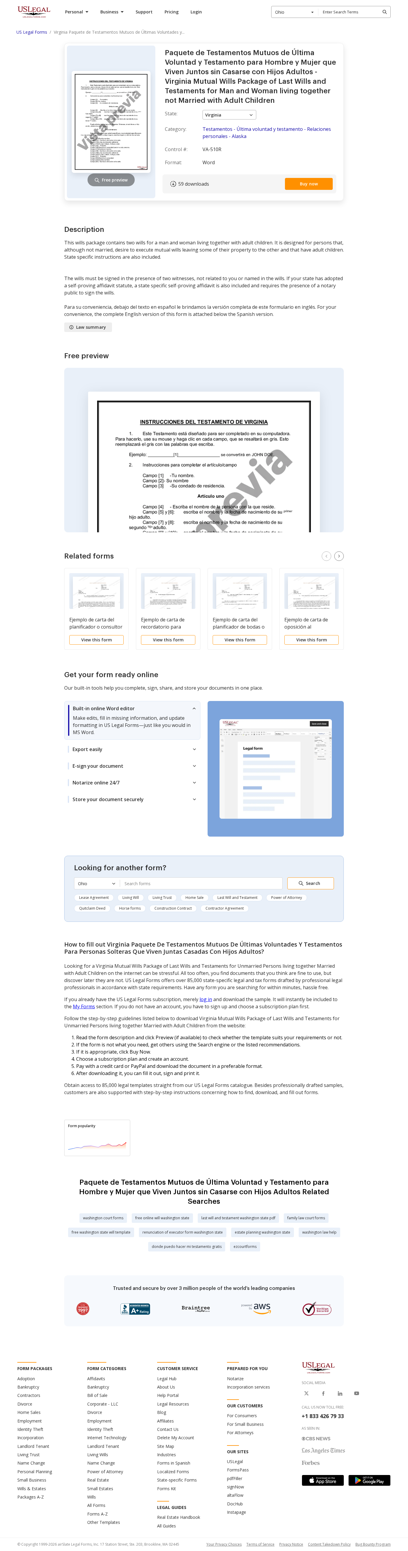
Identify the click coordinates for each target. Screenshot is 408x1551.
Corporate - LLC (102, 1404)
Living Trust (162, 897)
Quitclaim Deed (92, 908)
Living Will (130, 897)
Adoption (26, 1378)
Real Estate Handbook (178, 1517)
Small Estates (100, 1488)
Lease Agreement (94, 897)
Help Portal (168, 1395)
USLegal (235, 1461)
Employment (29, 1421)
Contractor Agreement (224, 908)
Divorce (24, 1404)
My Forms (84, 1006)
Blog (161, 1412)
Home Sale (194, 897)
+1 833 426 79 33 (323, 1416)
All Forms (96, 1505)
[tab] (132, 720)
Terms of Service (260, 1544)
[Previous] (326, 556)
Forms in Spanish (173, 1463)
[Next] (339, 556)
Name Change (31, 1463)
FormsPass (238, 1470)
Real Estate (98, 1480)
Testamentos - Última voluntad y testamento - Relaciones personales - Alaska (267, 132)
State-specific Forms (177, 1480)
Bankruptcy (28, 1387)
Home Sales (29, 1412)
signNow (235, 1487)
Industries (166, 1454)
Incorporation (30, 1437)
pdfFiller (234, 1478)
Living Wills (97, 1454)
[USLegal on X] (306, 1393)
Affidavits (96, 1378)
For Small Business (245, 1424)
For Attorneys (240, 1432)
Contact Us (168, 1429)
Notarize (235, 1378)
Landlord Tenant (33, 1446)
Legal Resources (173, 1404)
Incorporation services (248, 1387)
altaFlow (235, 1495)
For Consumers (242, 1415)
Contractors (28, 1395)
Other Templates (103, 1522)
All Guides (166, 1526)
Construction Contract (173, 908)
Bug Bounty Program (373, 1544)
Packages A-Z (30, 1497)
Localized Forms (173, 1471)
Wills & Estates (31, 1488)
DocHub (235, 1504)
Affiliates (165, 1421)
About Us (166, 1387)
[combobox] (295, 12)
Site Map (165, 1446)
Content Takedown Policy (329, 1544)
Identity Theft (30, 1429)
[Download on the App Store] (323, 1480)
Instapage (236, 1512)
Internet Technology (106, 1437)
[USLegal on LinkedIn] (340, 1393)
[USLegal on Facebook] (323, 1393)
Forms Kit (166, 1488)
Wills (91, 1497)
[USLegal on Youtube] (356, 1393)
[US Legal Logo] (318, 1367)
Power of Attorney (286, 897)
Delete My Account (175, 1437)
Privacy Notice (291, 1544)
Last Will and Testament (237, 897)
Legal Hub (167, 1378)
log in (206, 999)
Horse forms (130, 908)
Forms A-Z (97, 1514)
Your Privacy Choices (224, 1544)
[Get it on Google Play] (369, 1480)
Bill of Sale (97, 1395)
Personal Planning (34, 1471)
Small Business (31, 1480)
